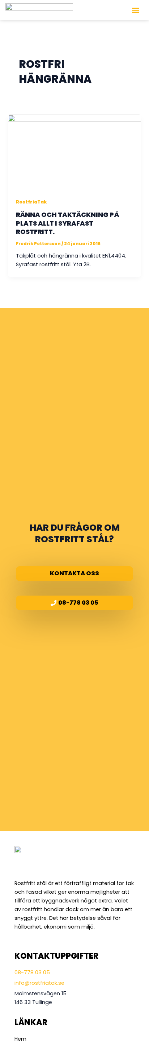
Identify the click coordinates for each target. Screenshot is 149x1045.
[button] (136, 10)
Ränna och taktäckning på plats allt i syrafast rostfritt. (67, 223)
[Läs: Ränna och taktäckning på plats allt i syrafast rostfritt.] (74, 151)
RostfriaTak (31, 202)
